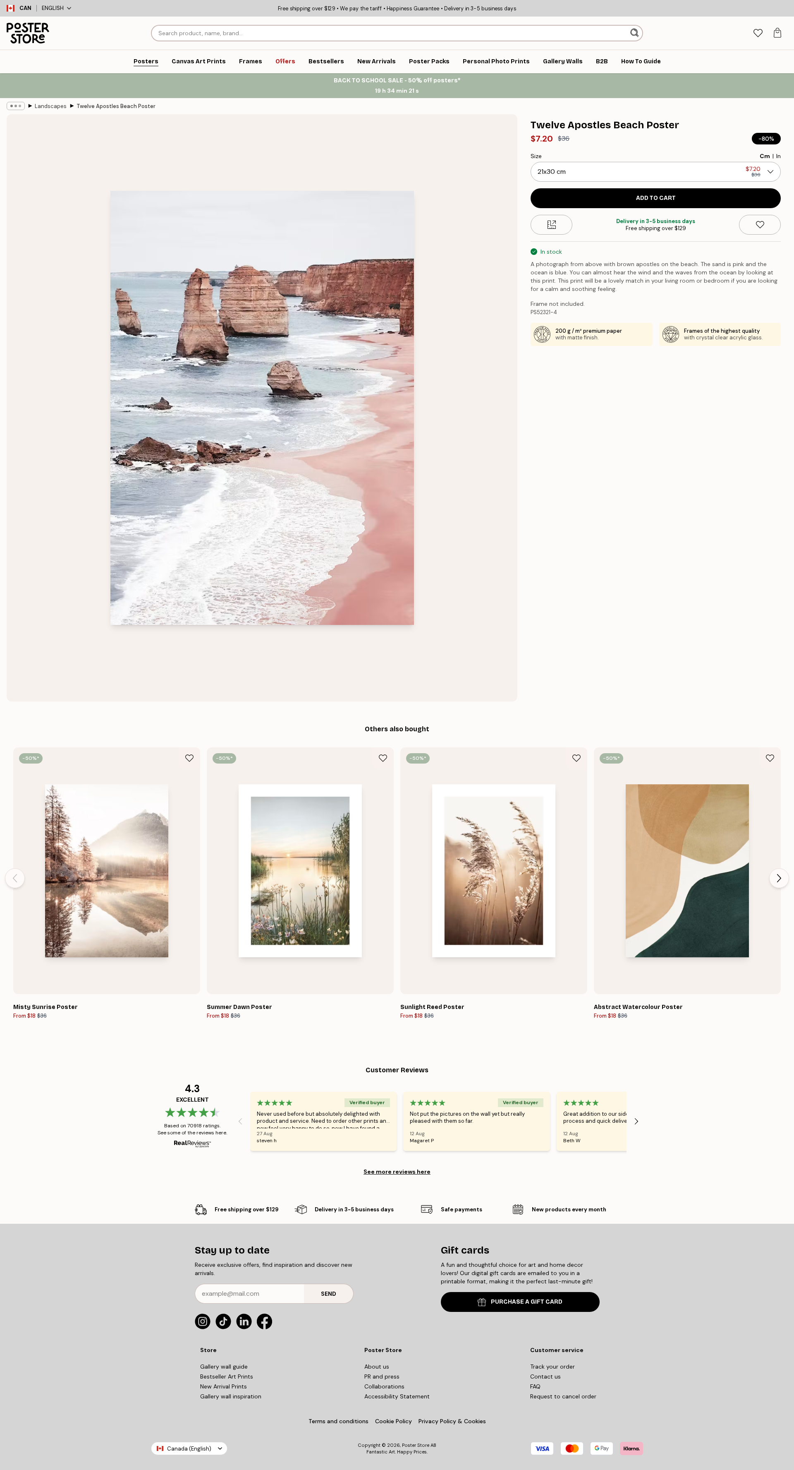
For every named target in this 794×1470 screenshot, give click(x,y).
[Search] (635, 33)
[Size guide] (551, 225)
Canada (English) (189, 1448)
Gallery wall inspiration (230, 1396)
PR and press (381, 1376)
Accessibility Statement (397, 1396)
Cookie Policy (393, 1421)
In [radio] (778, 156)
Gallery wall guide (224, 1366)
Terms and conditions (338, 1421)
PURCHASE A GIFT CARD (526, 1301)
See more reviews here (397, 1171)
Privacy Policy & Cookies (452, 1421)
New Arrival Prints (223, 1386)
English (53, 8)
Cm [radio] (765, 156)
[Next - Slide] (779, 878)
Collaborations (384, 1386)
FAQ (535, 1386)
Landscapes (51, 106)
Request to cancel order (563, 1396)
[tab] (758, 33)
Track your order (552, 1366)
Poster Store (415, 1445)
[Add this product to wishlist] (760, 225)
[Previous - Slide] (15, 878)
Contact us (545, 1376)
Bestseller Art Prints (226, 1376)
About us (376, 1366)
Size (536, 156)
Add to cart (656, 198)
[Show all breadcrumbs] (16, 106)
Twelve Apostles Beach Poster (116, 106)
